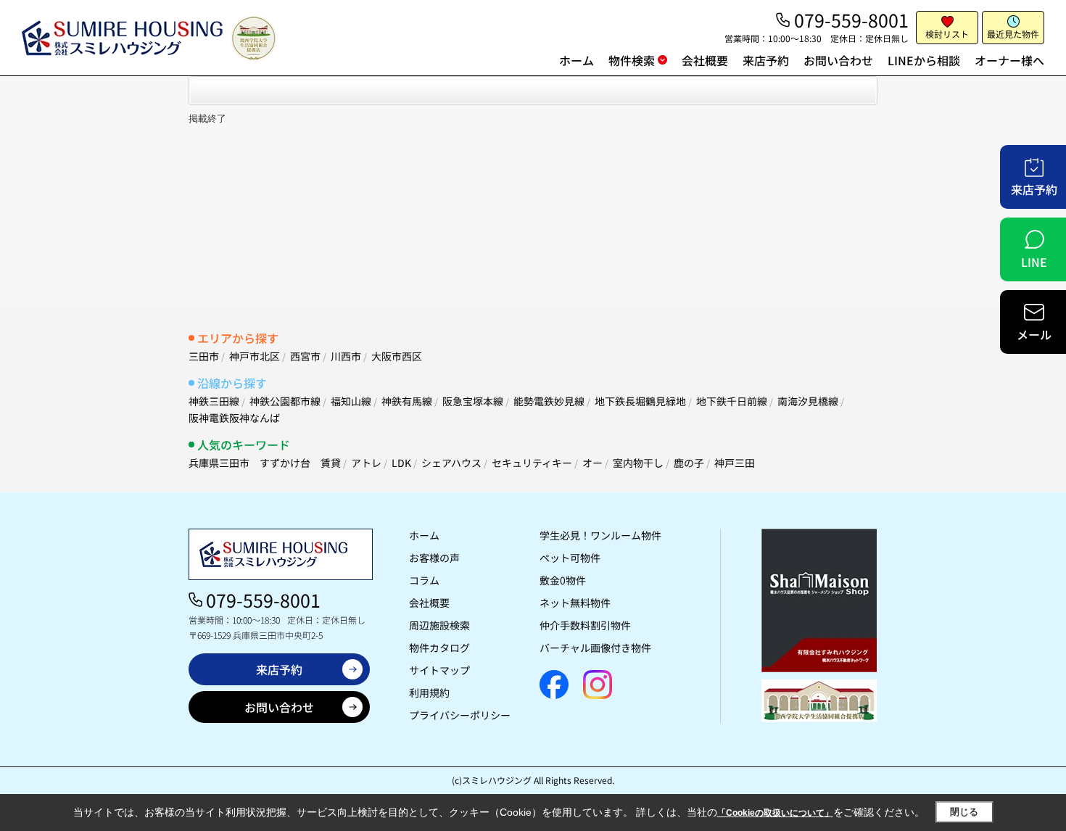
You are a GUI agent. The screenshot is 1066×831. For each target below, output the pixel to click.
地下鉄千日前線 (731, 401)
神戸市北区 (254, 356)
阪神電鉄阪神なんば (234, 417)
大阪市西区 (396, 356)
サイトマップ (439, 670)
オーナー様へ (1009, 60)
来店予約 (766, 60)
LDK (401, 462)
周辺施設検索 (439, 625)
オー (592, 462)
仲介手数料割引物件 (585, 625)
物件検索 (631, 60)
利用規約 (429, 692)
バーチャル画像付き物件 (595, 647)
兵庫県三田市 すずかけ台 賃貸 (265, 462)
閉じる (964, 811)
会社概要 (705, 60)
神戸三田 (734, 462)
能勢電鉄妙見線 (548, 401)
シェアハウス (451, 462)
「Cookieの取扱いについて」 (775, 813)
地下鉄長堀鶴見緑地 (640, 401)
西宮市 (305, 356)
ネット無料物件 (575, 602)
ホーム (576, 60)
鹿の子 (689, 462)
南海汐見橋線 (807, 401)
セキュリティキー (532, 462)
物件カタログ (439, 647)
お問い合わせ (838, 60)
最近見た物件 (1013, 34)
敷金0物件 (563, 580)
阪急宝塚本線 (472, 401)
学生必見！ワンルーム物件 (600, 535)
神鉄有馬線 (406, 401)
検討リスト (947, 34)
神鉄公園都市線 (285, 401)
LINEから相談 (924, 60)
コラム (424, 580)
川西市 (346, 356)
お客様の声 (434, 557)
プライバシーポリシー (460, 715)
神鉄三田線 (214, 401)
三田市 (204, 356)
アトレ (366, 462)
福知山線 (351, 401)
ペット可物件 (570, 557)
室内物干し (638, 462)
